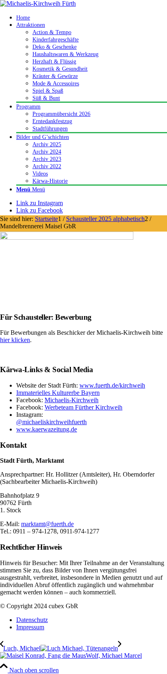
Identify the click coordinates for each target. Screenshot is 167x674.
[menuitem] (91, 17)
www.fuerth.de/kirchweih (112, 385)
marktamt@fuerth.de (47, 523)
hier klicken (15, 339)
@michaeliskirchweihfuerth (51, 421)
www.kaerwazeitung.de (46, 429)
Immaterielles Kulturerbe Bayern (58, 392)
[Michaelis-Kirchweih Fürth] (38, 3)
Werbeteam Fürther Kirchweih (83, 407)
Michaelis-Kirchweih (71, 400)
